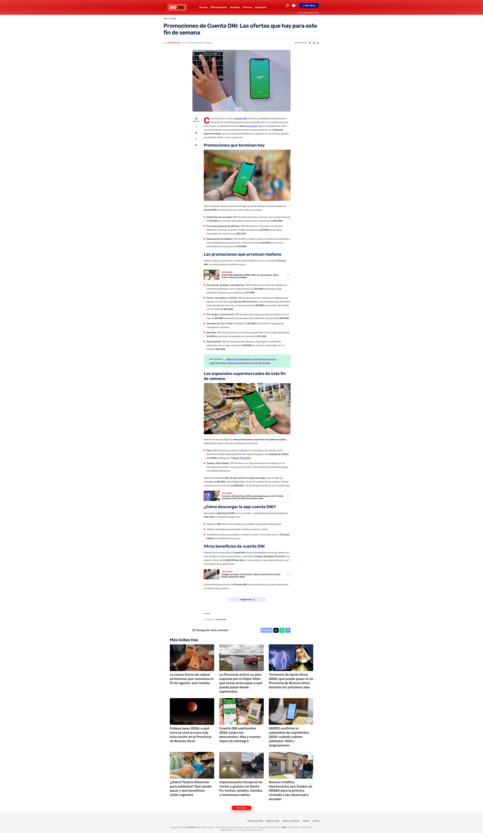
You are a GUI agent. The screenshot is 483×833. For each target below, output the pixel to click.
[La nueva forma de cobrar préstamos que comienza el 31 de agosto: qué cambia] (192, 657)
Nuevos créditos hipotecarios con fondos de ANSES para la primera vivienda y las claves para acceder (290, 790)
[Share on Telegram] (288, 630)
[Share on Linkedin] (196, 145)
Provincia (172, 18)
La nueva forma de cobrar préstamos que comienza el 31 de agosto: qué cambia (191, 679)
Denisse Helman (174, 43)
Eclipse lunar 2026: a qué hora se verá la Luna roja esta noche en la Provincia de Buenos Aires (190, 734)
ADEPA (284, 827)
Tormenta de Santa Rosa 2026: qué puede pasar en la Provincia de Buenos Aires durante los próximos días (291, 681)
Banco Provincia (242, 458)
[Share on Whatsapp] (317, 43)
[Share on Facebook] (310, 43)
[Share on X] (314, 43)
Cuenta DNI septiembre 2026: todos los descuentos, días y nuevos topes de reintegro (240, 734)
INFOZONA (191, 827)
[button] (287, 6)
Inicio (166, 18)
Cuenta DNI (241, 118)
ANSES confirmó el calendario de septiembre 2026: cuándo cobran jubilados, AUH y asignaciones (289, 736)
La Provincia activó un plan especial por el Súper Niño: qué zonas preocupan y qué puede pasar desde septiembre (240, 683)
